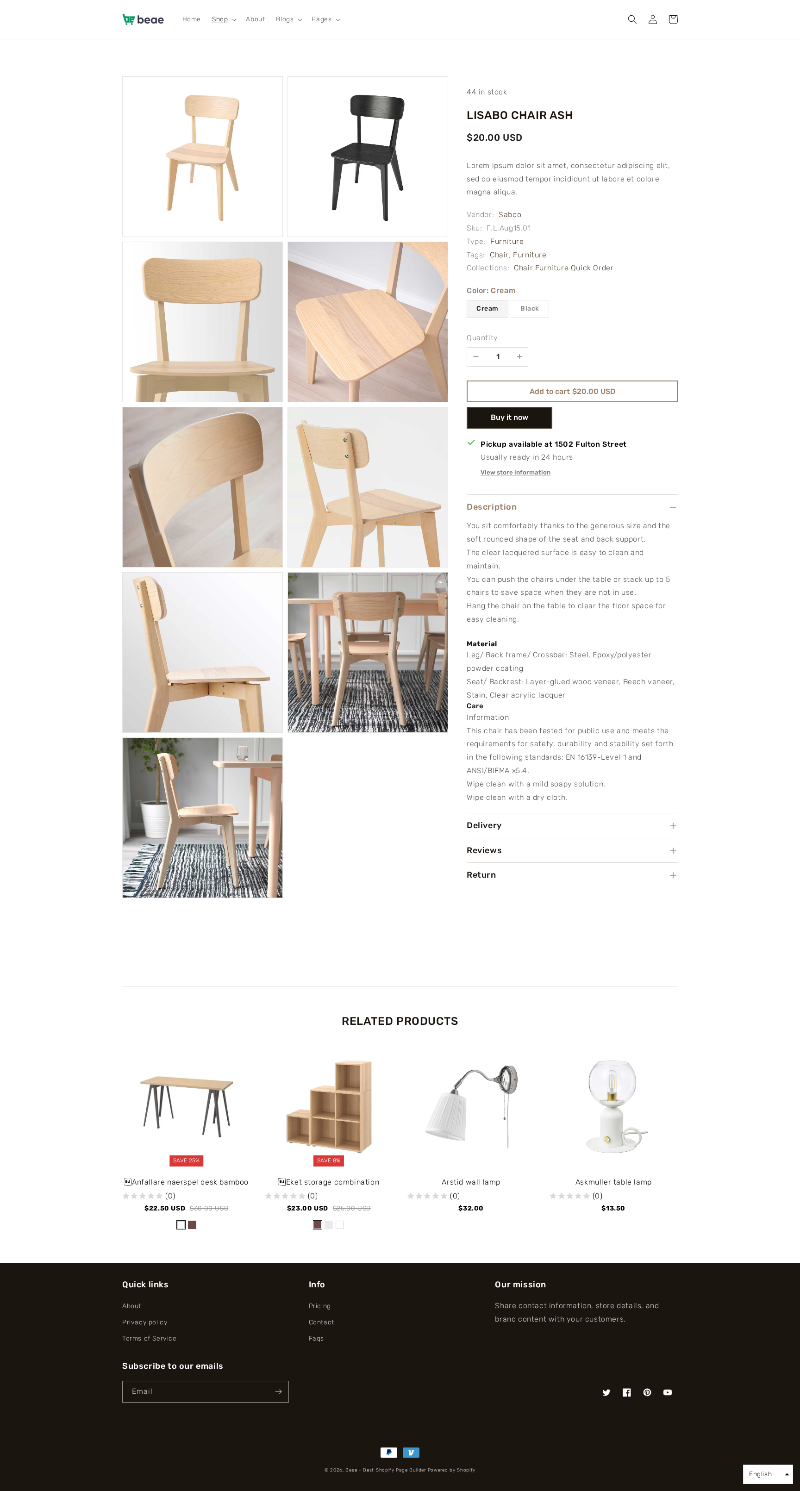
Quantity (482, 337)
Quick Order (592, 267)
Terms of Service (149, 1338)
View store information (515, 472)
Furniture (507, 241)
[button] (223, 19)
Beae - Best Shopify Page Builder (385, 1470)
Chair (499, 254)
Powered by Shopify (452, 1470)
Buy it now (509, 417)
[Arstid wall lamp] (471, 1111)
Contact (321, 1322)
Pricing (320, 1306)
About (131, 1306)
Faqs (316, 1338)
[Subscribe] (278, 1392)
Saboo (510, 214)
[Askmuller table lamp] (614, 1111)
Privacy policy (144, 1322)
